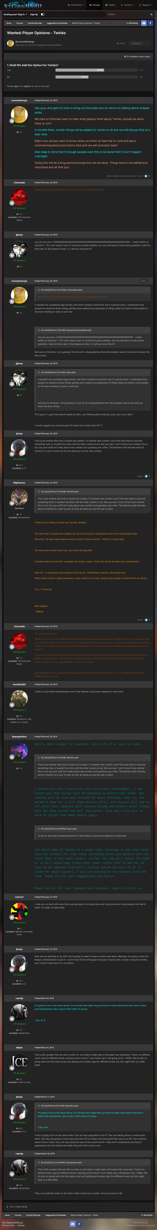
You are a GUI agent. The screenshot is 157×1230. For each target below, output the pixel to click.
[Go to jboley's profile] (19, 447)
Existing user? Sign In (15, 14)
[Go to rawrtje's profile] (19, 1012)
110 (20, 132)
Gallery (111, 5)
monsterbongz (26, 41)
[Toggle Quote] (39, 290)
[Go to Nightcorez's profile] (19, 497)
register (27, 86)
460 (20, 465)
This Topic (139, 14)
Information (76, 5)
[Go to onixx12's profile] (19, 911)
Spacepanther (19, 736)
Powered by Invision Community (141, 1225)
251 (20, 214)
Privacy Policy (8, 1225)
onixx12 (19, 897)
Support (146, 5)
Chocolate (19, 182)
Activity (127, 5)
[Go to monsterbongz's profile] (10, 43)
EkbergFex (128, 176)
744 (20, 768)
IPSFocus (19, 1222)
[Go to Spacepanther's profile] (19, 750)
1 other (140, 176)
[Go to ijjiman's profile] (19, 249)
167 (20, 1079)
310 (20, 716)
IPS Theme (7, 1222)
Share (121, 43)
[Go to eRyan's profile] (19, 1061)
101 (20, 514)
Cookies (21, 1225)
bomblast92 (19, 684)
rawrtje (19, 998)
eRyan (19, 1047)
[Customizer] (42, 14)
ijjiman (109, 176)
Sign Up (34, 14)
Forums (96, 5)
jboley (19, 433)
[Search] (151, 14)
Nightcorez (118, 176)
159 (20, 1030)
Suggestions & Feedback (49, 45)
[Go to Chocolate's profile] (19, 196)
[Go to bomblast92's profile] (19, 698)
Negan (140, 476)
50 (20, 266)
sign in (17, 86)
